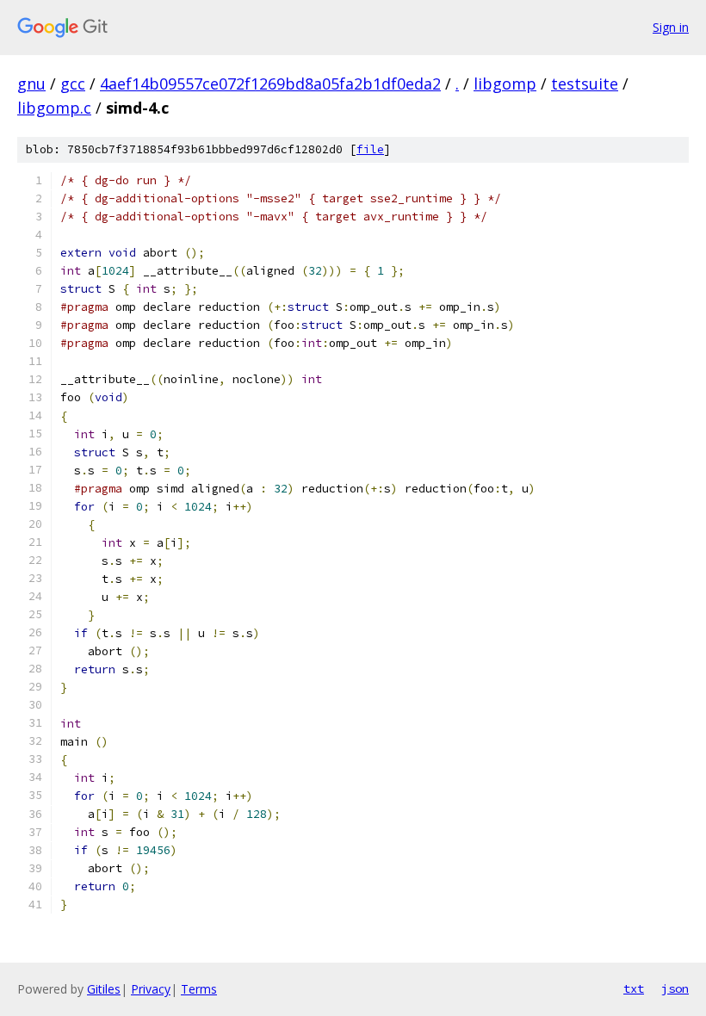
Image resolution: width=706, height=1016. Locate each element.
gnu (31, 83)
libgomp (505, 83)
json (675, 988)
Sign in (671, 27)
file (370, 149)
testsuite (584, 83)
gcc (72, 83)
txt (633, 988)
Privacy (150, 989)
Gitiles (104, 989)
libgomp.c (54, 107)
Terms (199, 989)
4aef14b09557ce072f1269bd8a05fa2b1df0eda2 (270, 83)
